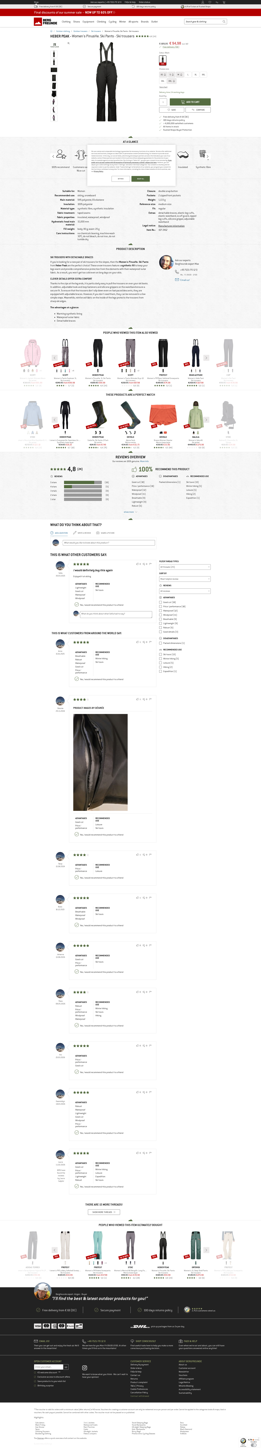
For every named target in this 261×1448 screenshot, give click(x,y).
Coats (86, 1429)
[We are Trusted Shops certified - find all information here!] (187, 1309)
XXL (203, 74)
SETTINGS (121, 179)
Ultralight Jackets (91, 1431)
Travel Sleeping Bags (140, 1422)
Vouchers (183, 1375)
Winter (122, 21)
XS (162, 74)
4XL (170, 81)
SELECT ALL (140, 179)
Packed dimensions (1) (170, 482)
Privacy (140, 1386)
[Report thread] (150, 564)
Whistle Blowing (186, 1386)
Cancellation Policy (139, 1392)
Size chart (163, 87)
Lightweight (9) (139, 502)
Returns (134, 1378)
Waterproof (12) (139, 490)
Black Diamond (186, 1429)
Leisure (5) (191, 490)
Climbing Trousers (42, 1431)
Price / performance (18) (143, 486)
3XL (162, 81)
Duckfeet (183, 1425)
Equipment (88, 21)
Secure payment (94, 6)
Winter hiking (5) (194, 486)
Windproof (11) (139, 494)
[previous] (55, 358)
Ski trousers (96, 31)
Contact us (135, 1375)
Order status (136, 1368)
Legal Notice (184, 1382)
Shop (36, 2)
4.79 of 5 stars (197, 6)
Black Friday (40, 1425)
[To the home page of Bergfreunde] (46, 21)
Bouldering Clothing (43, 1433)
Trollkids (183, 1433)
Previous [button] (53, 156)
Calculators (39, 1422)
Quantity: (162, 96)
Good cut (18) (138, 482)
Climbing (101, 21)
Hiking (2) (191, 494)
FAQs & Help (136, 1371)
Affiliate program (186, 1378)
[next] (206, 358)
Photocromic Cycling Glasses (143, 1433)
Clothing (66, 21)
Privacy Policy (98, 171)
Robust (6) (137, 506)
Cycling (112, 21)
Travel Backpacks (139, 1425)
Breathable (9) (138, 498)
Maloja (182, 1427)
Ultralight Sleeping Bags (141, 1427)
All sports (133, 21)
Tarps (37, 1429)
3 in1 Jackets (89, 1422)
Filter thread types (169, 561)
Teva (182, 1422)
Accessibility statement (190, 1389)
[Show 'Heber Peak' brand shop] (54, 46)
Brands (145, 21)
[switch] (254, 1445)
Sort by (163, 573)
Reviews (167, 585)
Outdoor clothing (63, 31)
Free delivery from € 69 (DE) (50, 6)
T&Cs (133, 1386)
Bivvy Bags (136, 1431)
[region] (131, 165)
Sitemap (40, 1438)
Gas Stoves (39, 1427)
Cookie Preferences (139, 1389)
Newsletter (184, 1371)
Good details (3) (170, 631)
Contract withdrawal (139, 1396)
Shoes (76, 21)
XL (196, 74)
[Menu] (258, 1438)
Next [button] (208, 156)
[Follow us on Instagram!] (86, 1368)
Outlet (154, 21)
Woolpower (184, 1431)
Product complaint (139, 1382)
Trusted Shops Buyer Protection (177, 130)
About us (183, 1364)
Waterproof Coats (90, 1425)
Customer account (187, 1368)
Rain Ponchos (89, 1427)
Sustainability (185, 1393)
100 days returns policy (146, 6)
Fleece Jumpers (90, 1433)
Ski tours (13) (192, 482)
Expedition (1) (193, 498)
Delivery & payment (139, 1364)
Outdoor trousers (80, 31)
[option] (107, 82)
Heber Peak (59, 36)
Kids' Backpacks (138, 1429)
